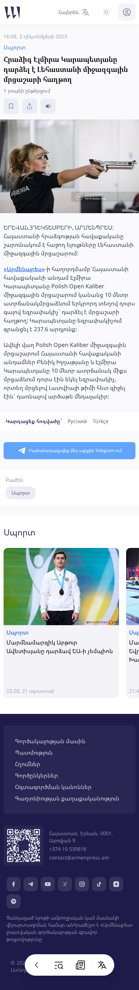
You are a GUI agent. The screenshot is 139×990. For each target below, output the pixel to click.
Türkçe (100, 421)
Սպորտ (20, 492)
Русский (77, 421)
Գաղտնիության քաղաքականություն (67, 798)
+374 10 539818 (67, 849)
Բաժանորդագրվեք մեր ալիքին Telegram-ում (75, 450)
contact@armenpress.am (79, 857)
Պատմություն (34, 752)
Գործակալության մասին (50, 741)
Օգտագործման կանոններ (53, 787)
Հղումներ (27, 764)
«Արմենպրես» (24, 269)
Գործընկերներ (36, 775)
